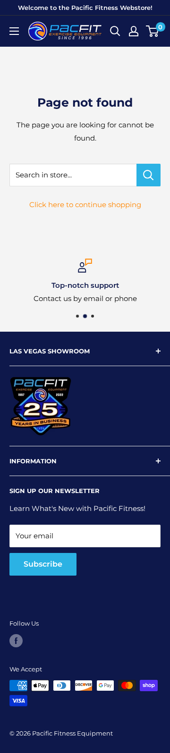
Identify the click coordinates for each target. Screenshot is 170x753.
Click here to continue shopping (85, 204)
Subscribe (43, 564)
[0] (153, 31)
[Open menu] (14, 31)
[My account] (133, 31)
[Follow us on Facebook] (16, 640)
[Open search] (115, 31)
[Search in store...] (148, 175)
